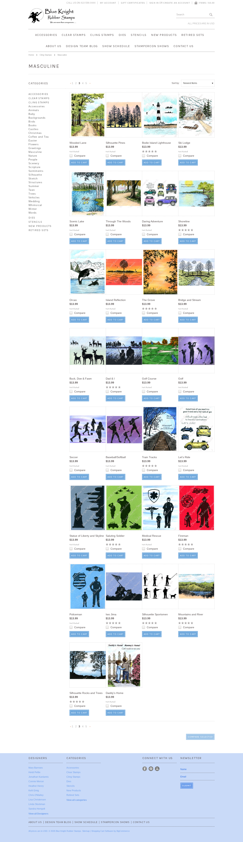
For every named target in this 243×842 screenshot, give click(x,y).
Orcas (73, 299)
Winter (32, 209)
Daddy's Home (114, 692)
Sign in (154, 3)
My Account (108, 3)
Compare (79, 155)
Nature (32, 155)
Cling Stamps (102, 35)
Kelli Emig (33, 790)
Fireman (183, 535)
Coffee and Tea (38, 136)
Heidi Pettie (34, 772)
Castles (33, 129)
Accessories (46, 35)
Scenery (33, 163)
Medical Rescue (151, 535)
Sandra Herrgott (36, 808)
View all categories (76, 800)
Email (183, 776)
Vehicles (34, 197)
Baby (31, 114)
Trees (32, 193)
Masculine (35, 152)
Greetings (34, 148)
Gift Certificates (133, 3)
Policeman (75, 614)
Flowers (33, 144)
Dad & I (110, 378)
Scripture (34, 167)
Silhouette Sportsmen (155, 614)
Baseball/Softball (116, 457)
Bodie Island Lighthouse (156, 142)
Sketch (33, 178)
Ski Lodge (184, 142)
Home (31, 55)
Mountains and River (190, 614)
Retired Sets (192, 35)
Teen (31, 190)
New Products (164, 35)
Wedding (34, 201)
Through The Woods (118, 221)
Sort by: (175, 83)
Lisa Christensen (37, 799)
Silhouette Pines (115, 142)
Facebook (144, 768)
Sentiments (35, 171)
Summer (33, 186)
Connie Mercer (36, 781)
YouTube (157, 768)
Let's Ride (184, 457)
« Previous (70, 84)
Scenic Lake (76, 221)
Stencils (139, 35)
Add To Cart (79, 162)
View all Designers (38, 813)
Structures (35, 182)
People (33, 159)
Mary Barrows (35, 767)
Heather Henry (36, 786)
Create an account (176, 3)
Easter (32, 140)
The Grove (148, 299)
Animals (33, 110)
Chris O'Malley (35, 795)
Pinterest (151, 768)
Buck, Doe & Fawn (80, 378)
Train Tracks (149, 457)
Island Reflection (116, 299)
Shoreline (184, 221)
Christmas (35, 133)
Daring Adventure (152, 221)
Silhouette (35, 174)
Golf (180, 378)
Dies (122, 35)
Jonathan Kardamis (38, 777)
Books (32, 125)
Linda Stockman (36, 804)
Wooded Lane (77, 142)
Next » (90, 84)
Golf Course (149, 378)
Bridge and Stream (189, 299)
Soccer (73, 457)
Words (32, 212)
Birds (32, 121)
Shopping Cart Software (102, 831)
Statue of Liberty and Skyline (86, 535)
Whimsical (35, 205)
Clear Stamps (74, 35)
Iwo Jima (111, 614)
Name (183, 769)
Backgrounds (37, 117)
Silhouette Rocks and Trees (86, 692)
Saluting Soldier (115, 535)
